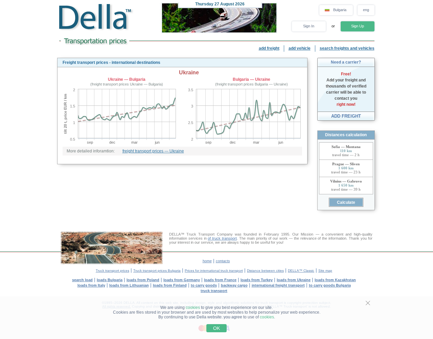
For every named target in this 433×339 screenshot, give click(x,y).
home (207, 261)
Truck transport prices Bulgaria (157, 270)
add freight (269, 48)
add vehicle (300, 48)
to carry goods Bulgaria (330, 285)
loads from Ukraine (294, 280)
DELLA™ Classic (301, 270)
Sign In (308, 26)
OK (216, 328)
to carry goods (204, 285)
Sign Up (357, 26)
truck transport (214, 291)
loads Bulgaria (109, 280)
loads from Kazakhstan (335, 280)
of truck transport (222, 238)
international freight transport (278, 285)
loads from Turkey (257, 280)
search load (82, 280)
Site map (325, 270)
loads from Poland (143, 280)
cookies (193, 307)
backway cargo (234, 285)
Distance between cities (265, 270)
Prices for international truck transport (214, 270)
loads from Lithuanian (129, 285)
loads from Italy (91, 285)
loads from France (220, 280)
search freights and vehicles (347, 48)
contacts (223, 261)
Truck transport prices (112, 270)
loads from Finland (170, 285)
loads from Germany (181, 280)
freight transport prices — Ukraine (153, 151)
